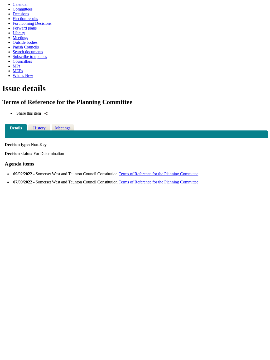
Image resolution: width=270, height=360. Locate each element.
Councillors (22, 61)
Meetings (20, 37)
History (39, 128)
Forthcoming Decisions (32, 23)
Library (19, 33)
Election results (25, 18)
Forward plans (25, 28)
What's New (23, 75)
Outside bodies (25, 42)
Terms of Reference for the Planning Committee (158, 174)
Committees (22, 9)
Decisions (21, 14)
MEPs (18, 71)
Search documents (28, 52)
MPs (16, 66)
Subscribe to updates (30, 56)
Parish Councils (26, 47)
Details (16, 128)
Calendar (20, 4)
